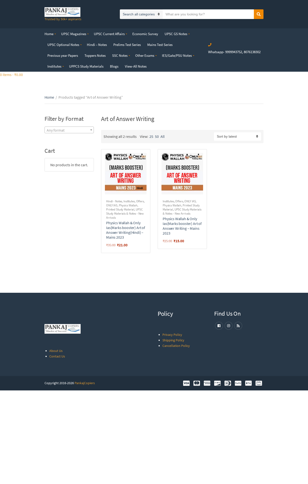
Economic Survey (145, 34)
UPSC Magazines (73, 34)
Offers (140, 201)
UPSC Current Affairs (109, 34)
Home (49, 34)
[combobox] (69, 130)
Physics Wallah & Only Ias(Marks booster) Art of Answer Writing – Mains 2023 (182, 226)
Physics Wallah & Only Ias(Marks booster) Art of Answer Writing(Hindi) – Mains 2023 (125, 230)
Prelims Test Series (127, 44)
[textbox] (69, 130)
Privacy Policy (172, 334)
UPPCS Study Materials (86, 66)
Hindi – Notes (97, 44)
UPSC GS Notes (176, 34)
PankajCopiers (85, 383)
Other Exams (144, 55)
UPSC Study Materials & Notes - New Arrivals (125, 213)
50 (157, 136)
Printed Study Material (120, 209)
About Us (56, 351)
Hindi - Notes (114, 201)
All (162, 136)
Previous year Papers (62, 55)
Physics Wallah (128, 205)
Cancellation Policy (176, 346)
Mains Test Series (160, 44)
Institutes (54, 66)
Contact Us (57, 356)
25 (151, 136)
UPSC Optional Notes (63, 44)
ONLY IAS (111, 205)
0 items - (11, 74)
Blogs (114, 66)
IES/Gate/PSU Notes (177, 55)
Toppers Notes (95, 55)
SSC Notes (120, 55)
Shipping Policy (173, 340)
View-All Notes (136, 66)
